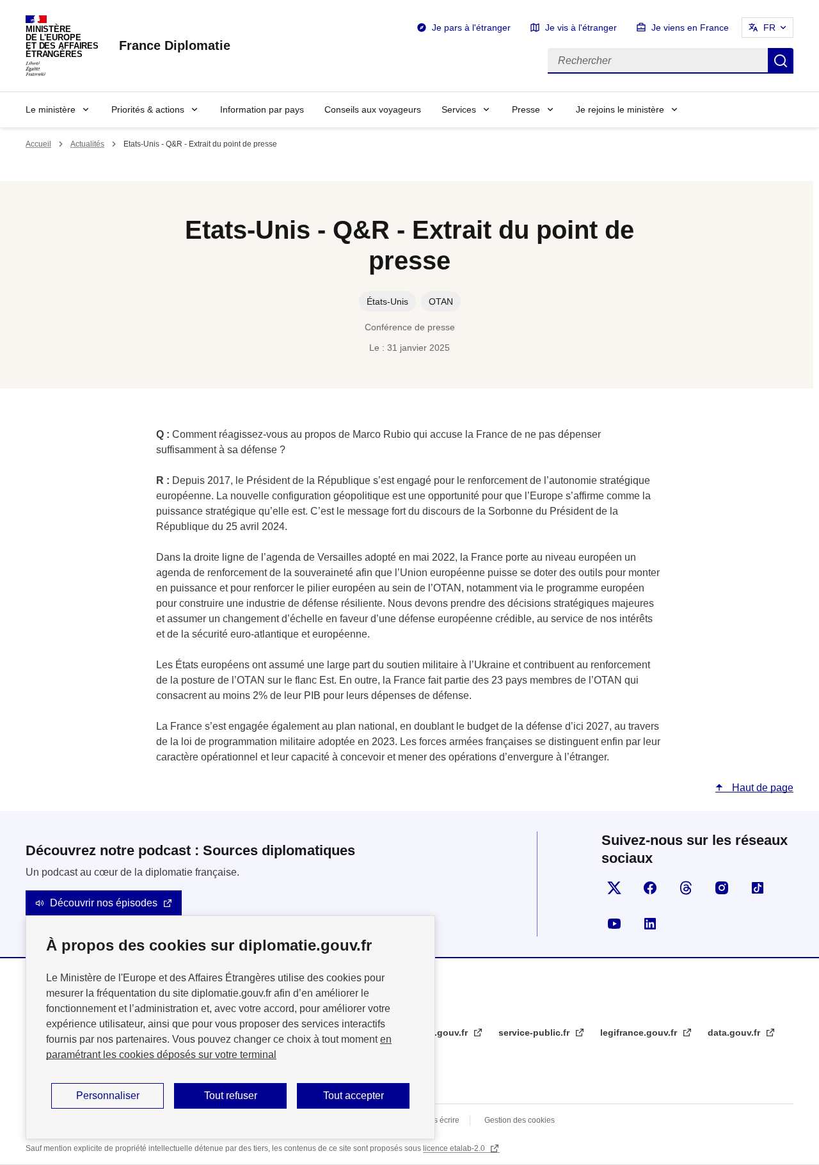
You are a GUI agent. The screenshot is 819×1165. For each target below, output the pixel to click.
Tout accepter (353, 1095)
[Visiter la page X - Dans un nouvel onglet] (614, 888)
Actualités (87, 144)
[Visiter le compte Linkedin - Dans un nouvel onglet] (650, 923)
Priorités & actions (147, 109)
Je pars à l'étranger (471, 27)
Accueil (38, 144)
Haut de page (761, 787)
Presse (526, 109)
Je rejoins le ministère (620, 109)
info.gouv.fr (443, 1032)
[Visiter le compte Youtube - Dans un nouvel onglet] (614, 923)
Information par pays (262, 109)
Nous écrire (439, 1120)
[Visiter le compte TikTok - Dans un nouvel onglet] (757, 888)
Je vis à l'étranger (581, 27)
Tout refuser (230, 1095)
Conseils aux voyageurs (372, 109)
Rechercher (780, 61)
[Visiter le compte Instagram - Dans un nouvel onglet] (722, 888)
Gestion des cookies (519, 1120)
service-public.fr (535, 1032)
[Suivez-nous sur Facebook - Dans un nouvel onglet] (650, 888)
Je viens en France (690, 27)
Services (458, 109)
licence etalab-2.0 (455, 1148)
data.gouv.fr (735, 1032)
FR (769, 27)
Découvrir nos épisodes (103, 902)
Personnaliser (107, 1095)
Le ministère (51, 109)
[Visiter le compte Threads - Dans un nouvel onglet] (686, 888)
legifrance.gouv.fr (640, 1032)
